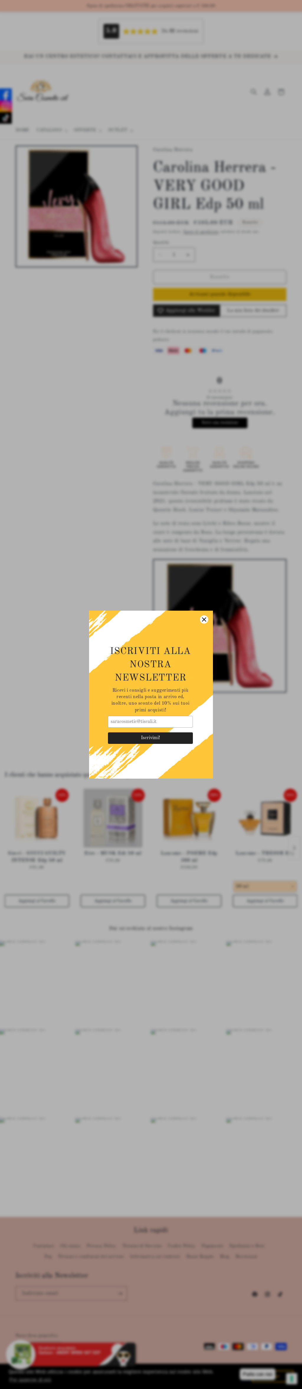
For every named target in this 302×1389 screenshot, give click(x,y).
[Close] (204, 619)
